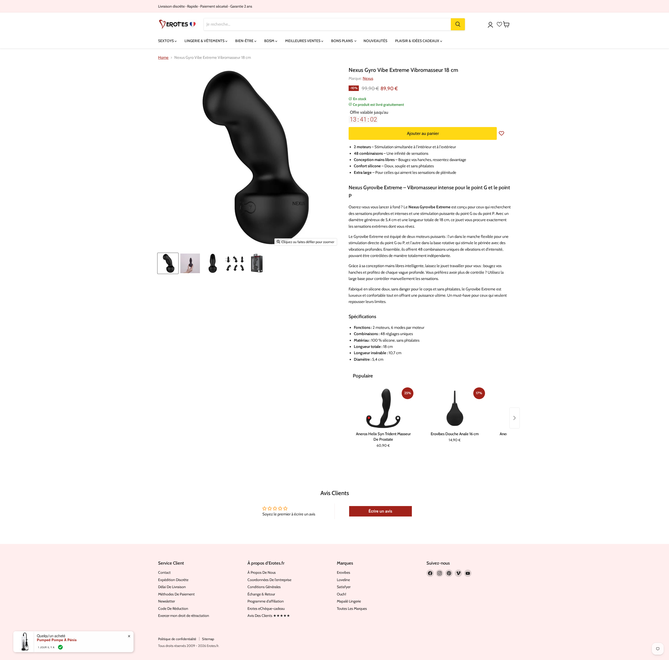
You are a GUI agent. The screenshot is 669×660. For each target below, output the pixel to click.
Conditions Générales (264, 586)
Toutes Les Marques (352, 608)
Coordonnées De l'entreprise (269, 579)
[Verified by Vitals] (60, 647)
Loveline (343, 579)
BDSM (269, 40)
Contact (164, 572)
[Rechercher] (458, 24)
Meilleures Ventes (303, 40)
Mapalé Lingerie (349, 601)
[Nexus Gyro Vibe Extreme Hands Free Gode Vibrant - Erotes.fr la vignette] (168, 263)
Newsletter (166, 601)
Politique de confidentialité (177, 639)
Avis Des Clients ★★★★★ (268, 615)
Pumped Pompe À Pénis (57, 640)
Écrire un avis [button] (380, 511)
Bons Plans (342, 40)
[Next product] (514, 418)
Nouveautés (375, 40)
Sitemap (208, 639)
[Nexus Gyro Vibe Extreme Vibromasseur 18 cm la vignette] (190, 263)
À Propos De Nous (261, 572)
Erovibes (343, 572)
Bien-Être (244, 40)
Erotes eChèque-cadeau (266, 608)
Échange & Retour (261, 594)
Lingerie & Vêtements (204, 40)
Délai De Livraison (172, 586)
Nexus (368, 78)
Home (163, 57)
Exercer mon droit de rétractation (183, 615)
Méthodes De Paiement (176, 594)
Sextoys (166, 40)
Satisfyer (343, 586)
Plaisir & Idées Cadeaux (417, 40)
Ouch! (341, 594)
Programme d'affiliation (265, 601)
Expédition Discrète (173, 579)
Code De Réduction (173, 608)
